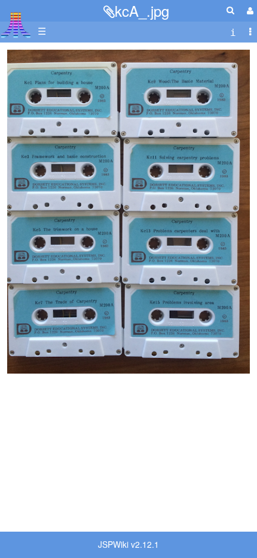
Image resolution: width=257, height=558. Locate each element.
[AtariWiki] (16, 21)
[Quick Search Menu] (230, 10)
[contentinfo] (233, 31)
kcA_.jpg (142, 10)
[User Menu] (248, 10)
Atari (16, 25)
